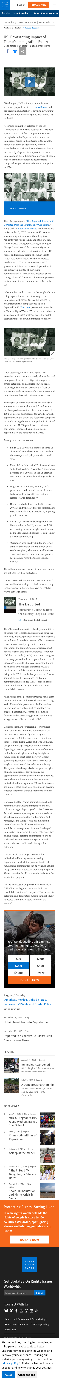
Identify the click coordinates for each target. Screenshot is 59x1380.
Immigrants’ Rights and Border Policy (28, 1004)
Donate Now (38, 5)
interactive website (27, 228)
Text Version (11, 1329)
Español (35, 27)
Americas (10, 999)
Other (40, 972)
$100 (40, 958)
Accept (8, 1375)
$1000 (18, 972)
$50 (18, 958)
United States (40, 106)
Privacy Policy (38, 1319)
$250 (18, 965)
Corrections (23, 1319)
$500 (40, 965)
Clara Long (25, 307)
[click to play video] (30, 82)
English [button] (21, 5)
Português (26, 27)
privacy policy (10, 1363)
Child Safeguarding (40, 1324)
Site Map (24, 1324)
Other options (26, 1375)
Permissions (11, 1324)
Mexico (22, 999)
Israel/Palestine (20, 13)
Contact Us (10, 1319)
